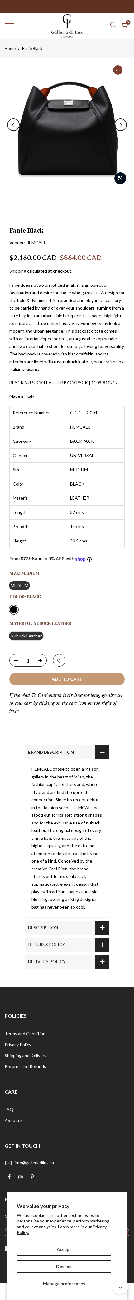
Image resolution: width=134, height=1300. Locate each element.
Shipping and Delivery (25, 1055)
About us (14, 1120)
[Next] (120, 124)
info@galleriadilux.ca (34, 1162)
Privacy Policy (18, 1044)
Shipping (17, 271)
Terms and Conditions (26, 1033)
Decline (64, 1266)
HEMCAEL (36, 242)
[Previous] (13, 124)
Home (10, 48)
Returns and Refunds (25, 1066)
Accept (64, 1249)
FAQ (9, 1109)
